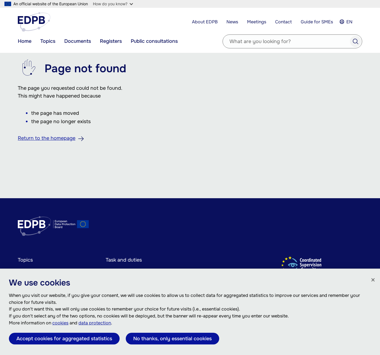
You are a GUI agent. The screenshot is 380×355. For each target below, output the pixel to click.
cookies (60, 323)
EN (349, 22)
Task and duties (124, 260)
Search (355, 41)
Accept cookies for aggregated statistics (64, 339)
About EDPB (205, 22)
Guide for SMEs (317, 22)
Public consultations (154, 41)
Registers (111, 41)
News (232, 22)
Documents (77, 41)
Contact (283, 22)
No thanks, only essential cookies (172, 339)
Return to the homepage (46, 138)
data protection (94, 323)
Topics (47, 41)
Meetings (256, 22)
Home (24, 41)
